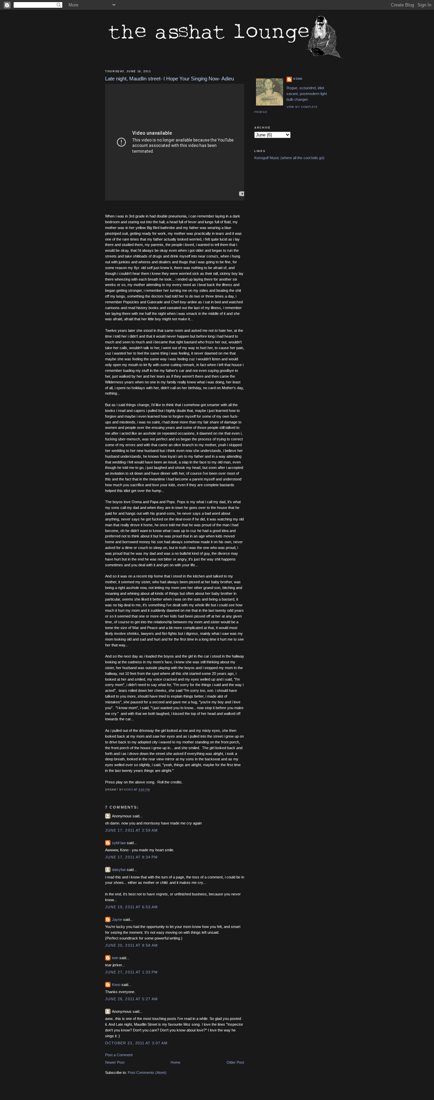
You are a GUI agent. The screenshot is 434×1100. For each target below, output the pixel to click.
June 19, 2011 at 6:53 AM (131, 907)
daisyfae (119, 870)
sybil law (119, 843)
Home (175, 1062)
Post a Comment (119, 1055)
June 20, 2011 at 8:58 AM (131, 945)
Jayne (117, 919)
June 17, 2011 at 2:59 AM (131, 830)
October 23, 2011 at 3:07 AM (136, 1043)
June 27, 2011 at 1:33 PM (131, 972)
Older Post (235, 1062)
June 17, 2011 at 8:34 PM (131, 857)
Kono (116, 985)
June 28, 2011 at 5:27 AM (131, 999)
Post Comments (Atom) (147, 1072)
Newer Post (114, 1062)
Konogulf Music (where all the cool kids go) (289, 158)
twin (115, 958)
